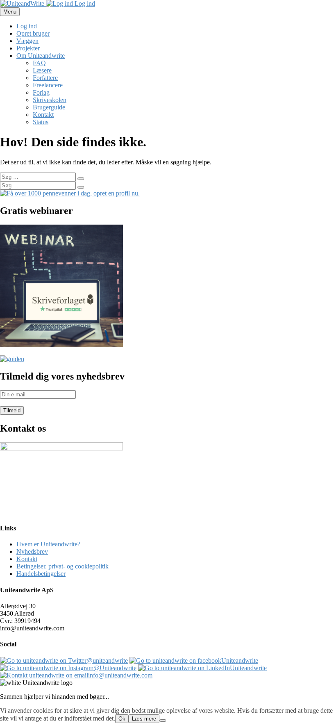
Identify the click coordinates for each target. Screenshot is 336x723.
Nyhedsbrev (32, 551)
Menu (9, 12)
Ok (121, 719)
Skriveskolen (49, 99)
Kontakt (43, 114)
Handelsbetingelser (41, 573)
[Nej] (162, 720)
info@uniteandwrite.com (120, 675)
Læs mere (144, 719)
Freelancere (48, 85)
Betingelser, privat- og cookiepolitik (62, 566)
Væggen (27, 40)
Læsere (42, 70)
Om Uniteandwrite (40, 55)
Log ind (84, 3)
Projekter (28, 48)
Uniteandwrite (239, 660)
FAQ (39, 62)
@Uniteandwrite (114, 667)
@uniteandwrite (107, 660)
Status (40, 121)
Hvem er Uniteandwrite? (48, 544)
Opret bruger (33, 33)
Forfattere (45, 77)
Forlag (41, 92)
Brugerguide (49, 107)
